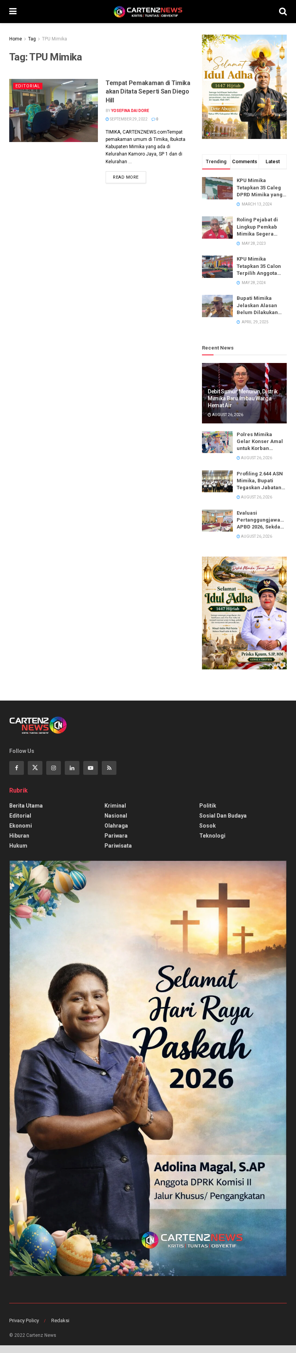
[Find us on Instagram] (53, 768)
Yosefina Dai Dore (130, 111)
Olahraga (116, 826)
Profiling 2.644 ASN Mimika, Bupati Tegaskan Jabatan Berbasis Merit (260, 481)
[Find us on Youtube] (90, 768)
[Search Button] (283, 11)
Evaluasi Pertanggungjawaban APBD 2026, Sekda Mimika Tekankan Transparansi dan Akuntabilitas (262, 520)
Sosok (207, 826)
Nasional (115, 816)
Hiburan (19, 836)
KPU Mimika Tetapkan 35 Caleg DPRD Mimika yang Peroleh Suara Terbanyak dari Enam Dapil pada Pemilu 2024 (260, 187)
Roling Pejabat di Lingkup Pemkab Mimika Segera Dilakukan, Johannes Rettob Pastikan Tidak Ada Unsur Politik (260, 227)
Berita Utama (26, 806)
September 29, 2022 (128, 119)
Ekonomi (20, 826)
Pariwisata (118, 846)
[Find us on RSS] (109, 768)
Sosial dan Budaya (223, 816)
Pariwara (116, 836)
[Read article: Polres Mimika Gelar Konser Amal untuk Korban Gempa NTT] (217, 442)
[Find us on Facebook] (16, 768)
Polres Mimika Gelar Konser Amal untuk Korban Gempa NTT (260, 441)
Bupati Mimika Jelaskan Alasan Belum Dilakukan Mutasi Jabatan (257, 305)
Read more (129, 175)
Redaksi (60, 1320)
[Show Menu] (13, 11)
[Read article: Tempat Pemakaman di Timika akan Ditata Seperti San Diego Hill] (53, 110)
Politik (207, 806)
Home (15, 39)
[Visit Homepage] (148, 11)
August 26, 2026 (227, 415)
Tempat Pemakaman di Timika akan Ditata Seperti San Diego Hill (148, 91)
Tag (32, 39)
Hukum (18, 846)
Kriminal (115, 806)
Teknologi (212, 836)
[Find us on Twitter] (35, 768)
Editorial (27, 86)
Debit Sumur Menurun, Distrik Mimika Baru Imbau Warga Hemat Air (243, 398)
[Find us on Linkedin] (72, 768)
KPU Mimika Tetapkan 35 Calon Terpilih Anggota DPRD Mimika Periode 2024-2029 (259, 266)
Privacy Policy (24, 1320)
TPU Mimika (54, 39)
